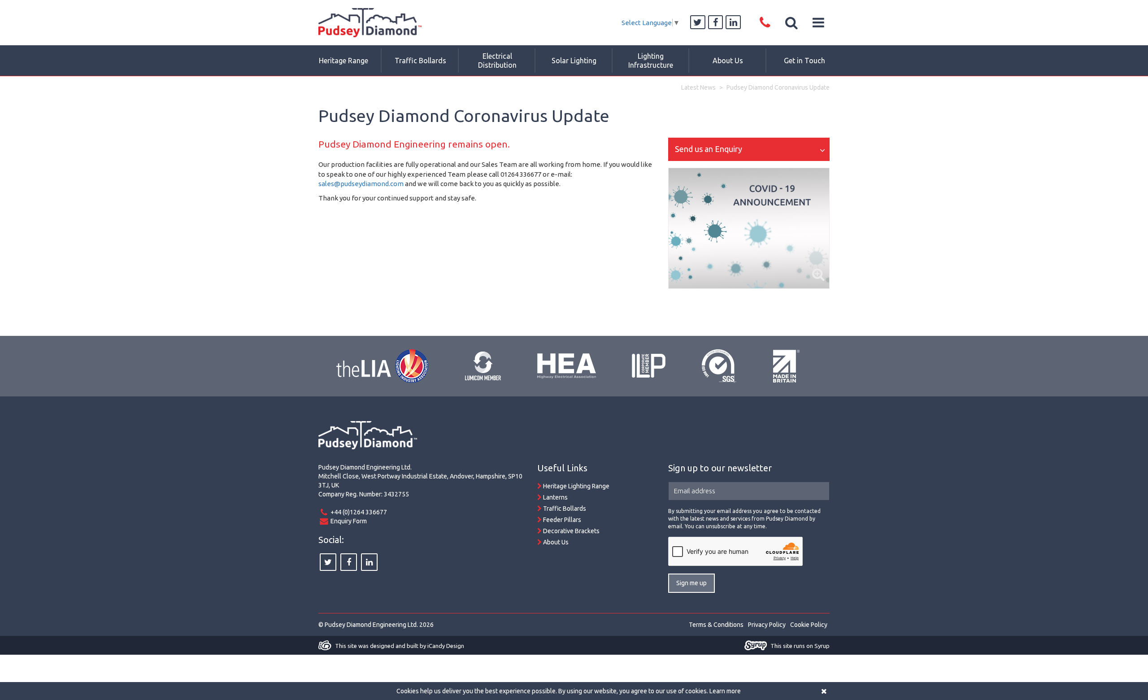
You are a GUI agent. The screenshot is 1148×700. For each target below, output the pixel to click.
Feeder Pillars (561, 519)
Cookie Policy (808, 624)
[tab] (749, 149)
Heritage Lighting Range (575, 486)
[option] (749, 228)
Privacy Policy (767, 624)
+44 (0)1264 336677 (358, 512)
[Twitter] (698, 22)
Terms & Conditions (716, 624)
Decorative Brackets (571, 531)
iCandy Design (445, 646)
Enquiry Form (348, 521)
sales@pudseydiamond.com (361, 183)
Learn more (725, 691)
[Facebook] (716, 22)
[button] (791, 22)
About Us (555, 542)
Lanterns (555, 497)
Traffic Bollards (564, 508)
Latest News (698, 87)
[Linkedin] (733, 22)
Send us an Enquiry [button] (708, 148)
